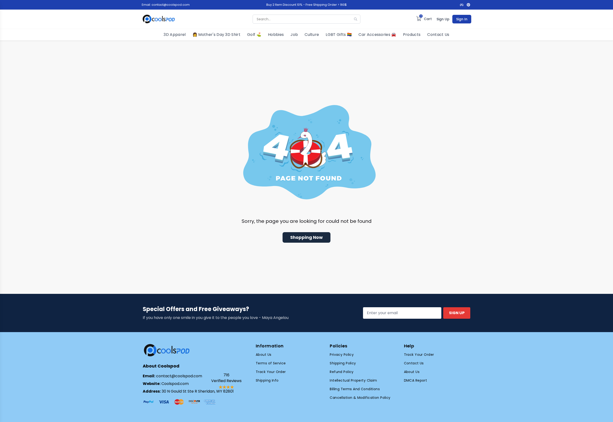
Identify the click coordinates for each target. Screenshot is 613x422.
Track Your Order (271, 371)
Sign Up (443, 19)
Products (412, 34)
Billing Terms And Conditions (355, 389)
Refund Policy (341, 371)
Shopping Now (306, 237)
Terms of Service (271, 363)
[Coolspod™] (167, 350)
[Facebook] (462, 5)
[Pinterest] (468, 5)
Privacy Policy (342, 354)
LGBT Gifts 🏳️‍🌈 (339, 34)
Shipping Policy (343, 363)
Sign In (461, 19)
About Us (263, 354)
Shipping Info (267, 380)
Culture (312, 34)
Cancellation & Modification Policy (360, 397)
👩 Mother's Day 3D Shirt (216, 34)
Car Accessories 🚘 (377, 34)
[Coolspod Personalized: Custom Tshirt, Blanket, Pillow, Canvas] (159, 19)
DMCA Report (415, 380)
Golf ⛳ (254, 34)
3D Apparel (175, 34)
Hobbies (276, 34)
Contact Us (438, 34)
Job (294, 34)
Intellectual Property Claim (353, 380)
